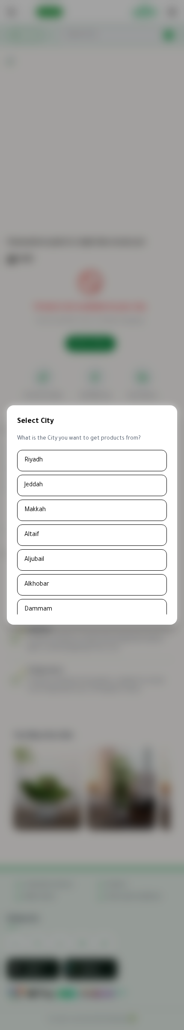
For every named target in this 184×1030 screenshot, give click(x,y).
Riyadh (33, 460)
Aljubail (34, 560)
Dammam (38, 609)
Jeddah (33, 485)
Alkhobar (36, 584)
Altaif (31, 535)
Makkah (35, 510)
